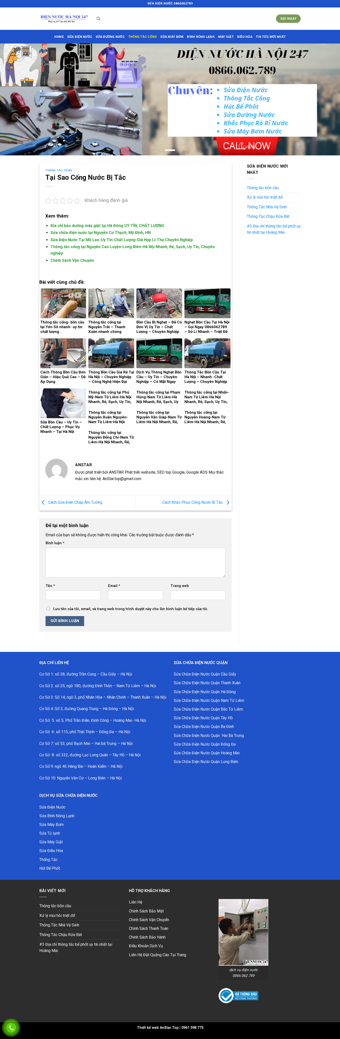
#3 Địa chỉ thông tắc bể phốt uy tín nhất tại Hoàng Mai (274, 229)
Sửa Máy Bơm (51, 824)
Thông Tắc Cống (58, 170)
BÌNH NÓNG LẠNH (201, 37)
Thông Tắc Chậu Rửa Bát (268, 216)
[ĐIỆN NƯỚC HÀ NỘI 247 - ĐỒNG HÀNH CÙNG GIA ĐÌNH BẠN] (64, 18)
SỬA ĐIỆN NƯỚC (79, 37)
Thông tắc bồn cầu (263, 187)
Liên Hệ (135, 902)
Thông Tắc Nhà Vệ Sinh (267, 207)
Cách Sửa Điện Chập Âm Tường (74, 502)
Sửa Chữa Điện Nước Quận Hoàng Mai (206, 753)
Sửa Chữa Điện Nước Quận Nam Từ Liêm (209, 700)
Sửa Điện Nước (52, 807)
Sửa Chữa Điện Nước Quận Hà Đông (205, 691)
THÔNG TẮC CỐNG (142, 37)
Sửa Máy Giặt (51, 842)
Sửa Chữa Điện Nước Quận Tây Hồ (203, 718)
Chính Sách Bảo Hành (147, 937)
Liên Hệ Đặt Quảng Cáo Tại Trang (157, 954)
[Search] (98, 18)
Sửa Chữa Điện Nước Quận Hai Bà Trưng (209, 735)
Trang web (179, 586)
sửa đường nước (110, 37)
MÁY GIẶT (226, 37)
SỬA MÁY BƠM (171, 37)
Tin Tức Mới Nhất (271, 37)
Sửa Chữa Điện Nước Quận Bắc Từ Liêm (208, 709)
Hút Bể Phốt (49, 868)
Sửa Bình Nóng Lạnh (56, 815)
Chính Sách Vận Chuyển (72, 260)
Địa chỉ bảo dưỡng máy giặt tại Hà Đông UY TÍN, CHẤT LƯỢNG (107, 225)
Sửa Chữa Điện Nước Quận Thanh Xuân (207, 682)
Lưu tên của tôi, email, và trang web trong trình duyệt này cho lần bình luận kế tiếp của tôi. (130, 609)
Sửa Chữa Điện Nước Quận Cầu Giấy (205, 674)
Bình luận (55, 543)
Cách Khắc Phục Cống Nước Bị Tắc (193, 502)
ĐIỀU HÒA (244, 37)
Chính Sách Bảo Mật (146, 911)
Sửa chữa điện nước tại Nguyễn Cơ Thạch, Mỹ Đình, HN (101, 232)
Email (114, 586)
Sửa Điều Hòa (51, 850)
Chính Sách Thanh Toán (148, 928)
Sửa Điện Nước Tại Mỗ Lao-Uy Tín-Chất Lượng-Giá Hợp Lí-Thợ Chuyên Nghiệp (122, 239)
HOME (59, 37)
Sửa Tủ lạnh (49, 833)
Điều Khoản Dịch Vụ (146, 946)
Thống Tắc (48, 859)
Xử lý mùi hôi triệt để (265, 197)
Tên (50, 586)
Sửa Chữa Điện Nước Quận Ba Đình (204, 726)
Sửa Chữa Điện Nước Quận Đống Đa (205, 744)
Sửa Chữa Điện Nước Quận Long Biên (206, 761)
